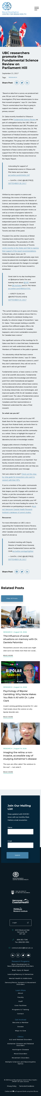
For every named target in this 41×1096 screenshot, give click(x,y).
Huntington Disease (20, 1049)
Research (13, 77)
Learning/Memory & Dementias (20, 974)
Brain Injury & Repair (20, 970)
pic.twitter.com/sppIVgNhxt (23, 551)
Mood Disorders (20, 1053)
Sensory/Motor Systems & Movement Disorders (20, 983)
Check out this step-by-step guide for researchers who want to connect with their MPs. (19, 477)
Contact (20, 1013)
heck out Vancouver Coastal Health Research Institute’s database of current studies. (19, 509)
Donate (20, 1026)
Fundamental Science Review (24, 119)
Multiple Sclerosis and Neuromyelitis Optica (20, 1063)
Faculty (20, 997)
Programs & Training (20, 1009)
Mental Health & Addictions (20, 978)
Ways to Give (20, 1031)
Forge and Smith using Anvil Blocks (27, 1091)
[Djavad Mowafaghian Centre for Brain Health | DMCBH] (14, 8)
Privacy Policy (11, 1086)
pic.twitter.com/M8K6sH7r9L (19, 288)
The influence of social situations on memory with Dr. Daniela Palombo (20, 639)
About (20, 993)
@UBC (26, 282)
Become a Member (20, 1022)
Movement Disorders (20, 1058)
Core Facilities (21, 1005)
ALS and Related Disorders (20, 1039)
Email (10, 841)
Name (10, 827)
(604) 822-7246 (22, 940)
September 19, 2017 (17, 300)
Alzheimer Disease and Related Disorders (20, 1044)
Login (14, 922)
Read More (8, 655)
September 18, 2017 (17, 183)
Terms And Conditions (26, 1086)
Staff (20, 1001)
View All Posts (12, 598)
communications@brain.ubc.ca (22, 948)
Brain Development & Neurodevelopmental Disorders (20, 965)
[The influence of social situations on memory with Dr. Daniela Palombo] (20, 617)
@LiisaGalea (17, 285)
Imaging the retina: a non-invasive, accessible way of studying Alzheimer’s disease (20, 755)
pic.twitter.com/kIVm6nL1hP (19, 175)
